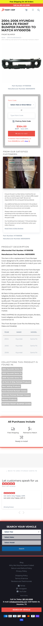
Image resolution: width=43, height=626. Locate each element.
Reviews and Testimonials (21, 581)
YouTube (22, 591)
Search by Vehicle (21, 610)
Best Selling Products (11, 386)
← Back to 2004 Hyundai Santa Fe (21, 471)
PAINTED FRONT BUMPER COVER (16, 404)
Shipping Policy (21, 576)
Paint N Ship (24, 595)
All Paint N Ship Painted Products (16, 382)
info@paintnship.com (18, 602)
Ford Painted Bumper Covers (14, 391)
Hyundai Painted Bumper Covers (16, 395)
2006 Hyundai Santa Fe (12, 378)
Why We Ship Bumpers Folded (21, 565)
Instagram (22, 589)
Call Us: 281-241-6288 (21, 5)
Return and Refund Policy (21, 568)
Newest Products (9, 399)
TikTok (22, 586)
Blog (21, 562)
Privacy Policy (21, 571)
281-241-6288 (27, 599)
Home (3, 37)
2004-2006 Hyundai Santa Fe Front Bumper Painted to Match (20, 39)
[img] (22, 484)
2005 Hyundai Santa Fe (12, 373)
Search (21, 549)
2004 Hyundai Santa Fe (14, 37)
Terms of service (21, 578)
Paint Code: (12, 100)
